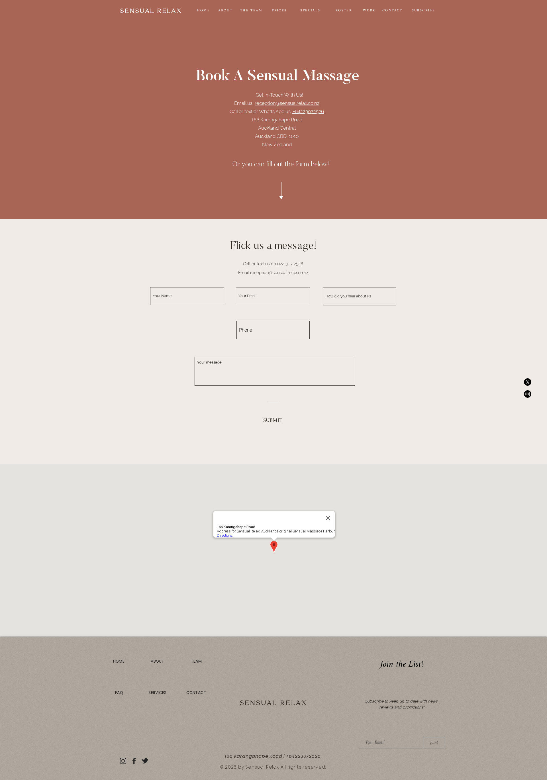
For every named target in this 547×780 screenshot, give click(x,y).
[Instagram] (527, 394)
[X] (527, 382)
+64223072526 (308, 111)
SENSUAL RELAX (273, 703)
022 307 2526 (290, 263)
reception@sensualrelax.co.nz (287, 103)
